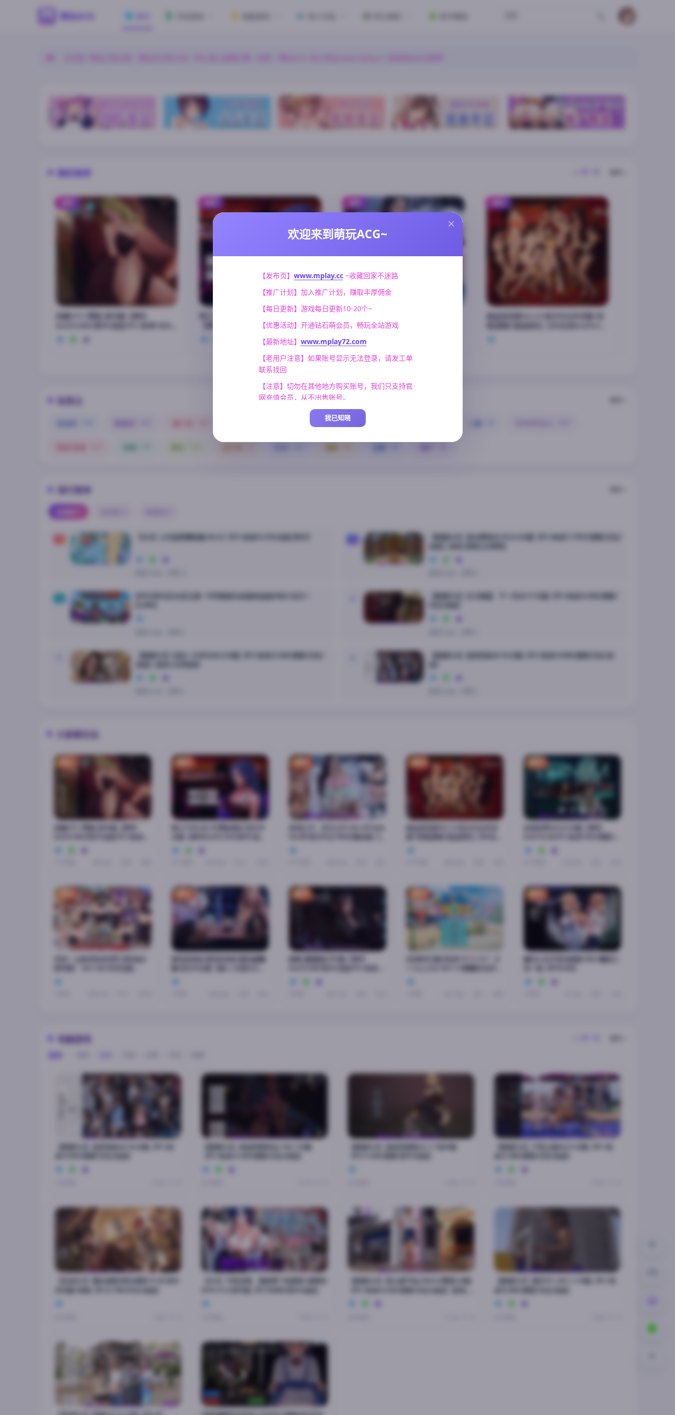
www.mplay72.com (334, 341)
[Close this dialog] (451, 223)
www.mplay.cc (318, 275)
